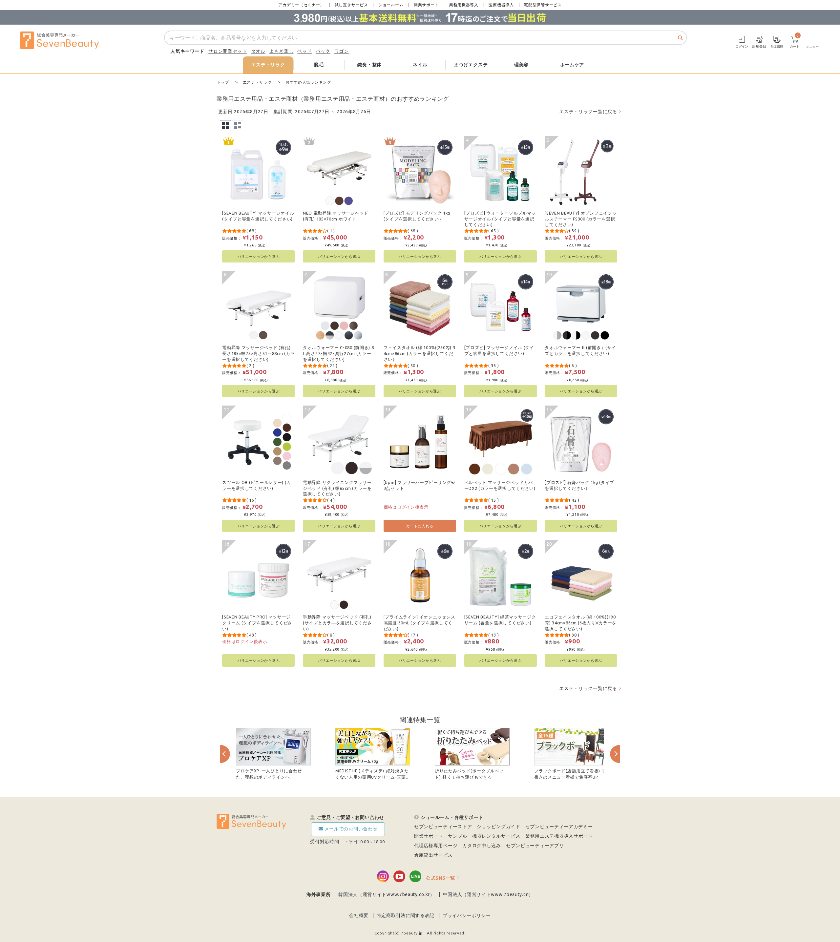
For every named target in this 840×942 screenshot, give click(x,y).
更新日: (226, 111)
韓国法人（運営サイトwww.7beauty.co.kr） (386, 894)
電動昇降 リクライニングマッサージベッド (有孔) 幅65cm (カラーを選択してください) (337, 488)
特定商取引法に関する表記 (405, 915)
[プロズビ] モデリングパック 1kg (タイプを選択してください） (417, 216)
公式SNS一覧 (440, 878)
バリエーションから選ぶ (259, 256)
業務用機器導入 (463, 5)
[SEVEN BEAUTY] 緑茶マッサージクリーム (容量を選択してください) (500, 620)
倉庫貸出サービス (433, 855)
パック (323, 51)
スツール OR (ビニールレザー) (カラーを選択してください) (256, 485)
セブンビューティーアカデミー (559, 826)
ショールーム (390, 5)
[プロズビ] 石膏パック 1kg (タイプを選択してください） (579, 485)
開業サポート (426, 5)
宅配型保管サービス (542, 5)
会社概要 (358, 915)
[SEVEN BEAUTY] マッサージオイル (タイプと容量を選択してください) (258, 216)
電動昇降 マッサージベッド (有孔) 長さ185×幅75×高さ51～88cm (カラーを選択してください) (258, 353)
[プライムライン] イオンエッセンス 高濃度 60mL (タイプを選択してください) (419, 623)
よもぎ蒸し (281, 51)
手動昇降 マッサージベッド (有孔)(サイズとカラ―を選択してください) (337, 623)
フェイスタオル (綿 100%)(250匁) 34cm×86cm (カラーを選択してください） (419, 353)
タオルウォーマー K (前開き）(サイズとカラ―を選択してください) (580, 350)
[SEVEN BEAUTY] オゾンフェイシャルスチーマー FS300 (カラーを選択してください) (581, 219)
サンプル (457, 836)
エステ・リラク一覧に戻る (588, 111)
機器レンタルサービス (496, 836)
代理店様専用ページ (435, 845)
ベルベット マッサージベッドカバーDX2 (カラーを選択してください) (500, 485)
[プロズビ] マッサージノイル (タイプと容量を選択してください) (499, 350)
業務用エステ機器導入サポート (559, 836)
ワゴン (341, 51)
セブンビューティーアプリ (535, 845)
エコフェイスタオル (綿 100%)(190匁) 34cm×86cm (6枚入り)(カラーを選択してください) (581, 623)
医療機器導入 (501, 5)
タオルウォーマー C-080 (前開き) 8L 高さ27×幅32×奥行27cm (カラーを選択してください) (338, 353)
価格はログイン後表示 (406, 507)
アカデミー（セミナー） (301, 5)
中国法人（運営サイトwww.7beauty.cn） (488, 894)
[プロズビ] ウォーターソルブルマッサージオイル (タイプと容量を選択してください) (500, 219)
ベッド (304, 51)
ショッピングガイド (498, 826)
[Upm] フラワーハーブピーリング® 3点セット (419, 485)
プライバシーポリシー (467, 915)
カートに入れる (419, 526)
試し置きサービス (351, 5)
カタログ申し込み (481, 845)
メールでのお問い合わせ (351, 828)
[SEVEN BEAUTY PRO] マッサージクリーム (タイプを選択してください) (257, 623)
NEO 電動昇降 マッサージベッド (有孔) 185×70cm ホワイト (335, 216)
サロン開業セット (227, 51)
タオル (258, 51)
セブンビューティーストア (443, 826)
